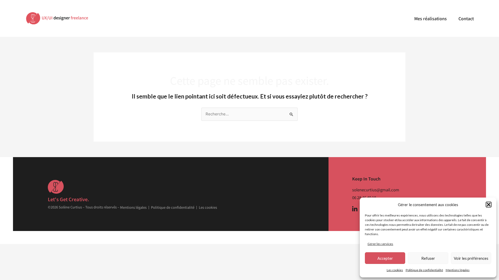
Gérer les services (380, 244)
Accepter (385, 258)
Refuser (428, 258)
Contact (466, 18)
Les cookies (395, 270)
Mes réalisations (430, 18)
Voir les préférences (471, 258)
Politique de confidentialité (424, 270)
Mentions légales (458, 270)
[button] (488, 204)
